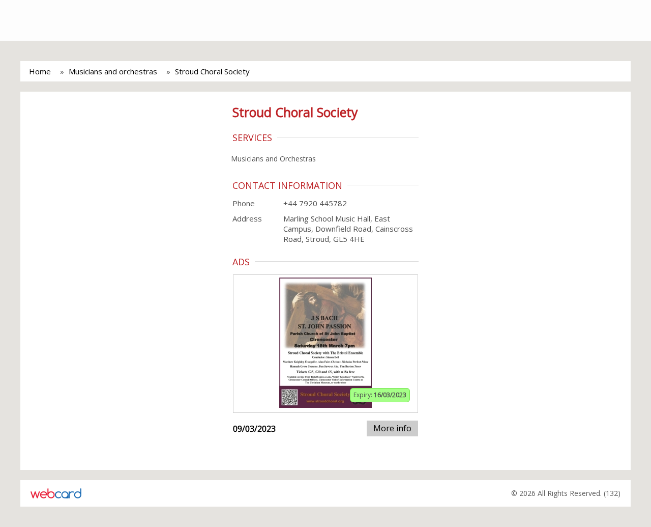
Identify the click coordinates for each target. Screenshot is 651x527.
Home (40, 71)
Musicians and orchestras (113, 71)
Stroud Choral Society (212, 71)
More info (392, 428)
